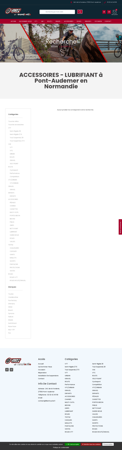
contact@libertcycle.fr (46, 401)
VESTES (12, 271)
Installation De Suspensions (48, 376)
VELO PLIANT (14, 163)
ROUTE (49, 21)
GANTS (12, 254)
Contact (108, 21)
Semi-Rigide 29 (15, 131)
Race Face (12, 326)
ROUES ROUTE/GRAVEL (18, 280)
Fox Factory (12, 300)
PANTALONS (14, 264)
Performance (15, 173)
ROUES (79, 21)
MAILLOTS (13, 258)
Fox (9, 333)
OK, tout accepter (73, 444)
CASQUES (13, 251)
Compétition (14, 176)
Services (88, 21)
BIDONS (12, 219)
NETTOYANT (14, 228)
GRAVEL (58, 21)
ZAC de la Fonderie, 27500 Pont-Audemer (87, 2)
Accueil (13, 21)
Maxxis (10, 320)
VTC (11, 150)
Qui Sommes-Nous (45, 367)
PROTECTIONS (15, 267)
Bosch (10, 310)
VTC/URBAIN (12, 180)
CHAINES (13, 206)
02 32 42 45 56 (112, 2)
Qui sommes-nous (25, 21)
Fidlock (10, 317)
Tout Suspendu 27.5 (17, 141)
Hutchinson (12, 323)
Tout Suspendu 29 (16, 137)
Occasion (98, 21)
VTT (36, 21)
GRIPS (12, 225)
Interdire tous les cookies (91, 444)
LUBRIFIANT (13, 232)
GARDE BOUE (14, 235)
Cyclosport (14, 170)
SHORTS (12, 261)
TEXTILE (10, 245)
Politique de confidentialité (61, 447)
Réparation (42, 373)
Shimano (11, 304)
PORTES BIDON (15, 215)
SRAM (10, 307)
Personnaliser (108, 444)
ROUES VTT (14, 277)
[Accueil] (18, 12)
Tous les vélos (13, 121)
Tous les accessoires (16, 124)
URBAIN (12, 154)
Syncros (11, 313)
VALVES (12, 241)
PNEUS (12, 222)
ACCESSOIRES (68, 21)
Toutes (10, 294)
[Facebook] (104, 12)
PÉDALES (13, 202)
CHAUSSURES (14, 248)
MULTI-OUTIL (14, 212)
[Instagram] (109, 12)
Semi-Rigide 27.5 (16, 134)
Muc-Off (11, 330)
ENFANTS (11, 193)
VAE (42, 21)
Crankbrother (13, 297)
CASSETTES (14, 209)
